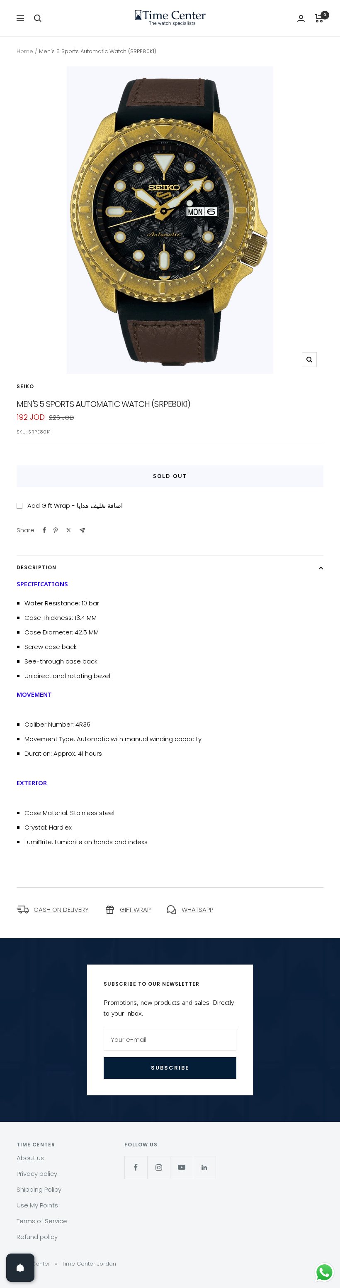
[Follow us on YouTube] (181, 1167)
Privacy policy (37, 1173)
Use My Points (37, 1205)
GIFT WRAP (135, 909)
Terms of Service (42, 1221)
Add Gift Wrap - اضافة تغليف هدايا (75, 505)
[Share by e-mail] (82, 530)
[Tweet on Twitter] (68, 530)
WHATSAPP (197, 909)
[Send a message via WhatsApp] (324, 1272)
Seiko (25, 386)
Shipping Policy (39, 1189)
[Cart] (319, 18)
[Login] (301, 18)
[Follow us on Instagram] (158, 1167)
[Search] (37, 18)
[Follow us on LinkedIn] (204, 1167)
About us (30, 1157)
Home (25, 51)
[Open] (20, 1268)
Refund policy (37, 1236)
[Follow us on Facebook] (135, 1167)
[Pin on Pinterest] (55, 530)
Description (36, 567)
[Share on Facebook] (44, 530)
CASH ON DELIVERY (61, 909)
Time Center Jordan (89, 1264)
